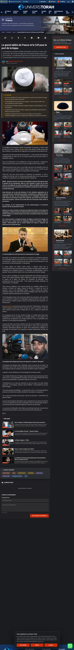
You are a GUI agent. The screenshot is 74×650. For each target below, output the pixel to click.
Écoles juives (60, 240)
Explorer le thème (62, 97)
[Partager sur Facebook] (18, 38)
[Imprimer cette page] (45, 38)
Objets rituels (59, 114)
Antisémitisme (60, 68)
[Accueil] (1, 12)
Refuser (37, 645)
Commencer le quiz (61, 47)
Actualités (8, 12)
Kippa (58, 112)
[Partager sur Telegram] (31, 38)
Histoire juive (59, 199)
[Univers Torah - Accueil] (37, 7)
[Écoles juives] (63, 234)
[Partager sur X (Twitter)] (25, 38)
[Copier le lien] (5, 38)
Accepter (51, 645)
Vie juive (67, 12)
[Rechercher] (72, 12)
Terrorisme (59, 155)
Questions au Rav (58, 12)
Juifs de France (61, 198)
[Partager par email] (38, 38)
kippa (22, 149)
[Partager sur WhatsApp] (12, 38)
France (13, 32)
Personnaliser (23, 645)
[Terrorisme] (63, 148)
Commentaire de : (6, 497)
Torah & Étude (15, 12)
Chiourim (44, 12)
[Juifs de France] (63, 191)
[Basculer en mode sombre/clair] (72, 1)
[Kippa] (63, 106)
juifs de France (9, 306)
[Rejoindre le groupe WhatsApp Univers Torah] (70, 646)
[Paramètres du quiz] (70, 47)
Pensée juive (25, 12)
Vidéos (50, 12)
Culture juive (34, 12)
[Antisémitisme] (63, 61)
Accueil (3, 32)
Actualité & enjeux (60, 69)
